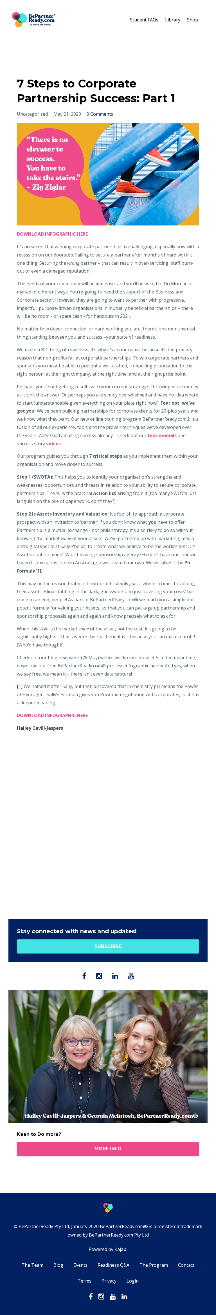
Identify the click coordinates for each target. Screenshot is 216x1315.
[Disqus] (108, 828)
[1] (38, 571)
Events (80, 1265)
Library (172, 20)
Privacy (109, 1281)
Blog (58, 1265)
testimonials (162, 435)
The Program (154, 1265)
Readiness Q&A (113, 1265)
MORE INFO (108, 1148)
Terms (84, 1281)
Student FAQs (144, 20)
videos (53, 443)
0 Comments (100, 114)
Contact (186, 1265)
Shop (192, 20)
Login (133, 1281)
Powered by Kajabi (108, 1249)
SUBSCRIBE (108, 946)
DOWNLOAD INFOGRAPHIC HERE (53, 715)
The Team (32, 1265)
